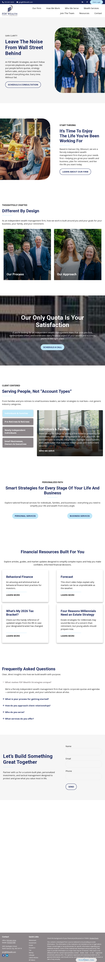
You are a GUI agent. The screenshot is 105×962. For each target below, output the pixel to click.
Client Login (96, 2)
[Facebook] (87, 2)
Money (31, 953)
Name (68, 746)
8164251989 (11, 943)
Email (68, 758)
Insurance (32, 948)
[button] (36, 8)
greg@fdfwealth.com (26, 2)
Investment (32, 943)
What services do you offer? (19, 718)
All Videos (32, 960)
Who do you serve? (15, 712)
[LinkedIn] (82, 2)
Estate (31, 945)
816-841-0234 (9, 2)
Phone (69, 771)
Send (71, 786)
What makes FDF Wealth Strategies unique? (28, 682)
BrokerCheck (94, 938)
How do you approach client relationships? (28, 705)
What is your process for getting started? (27, 699)
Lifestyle (31, 955)
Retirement (32, 940)
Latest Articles (33, 958)
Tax (30, 950)
